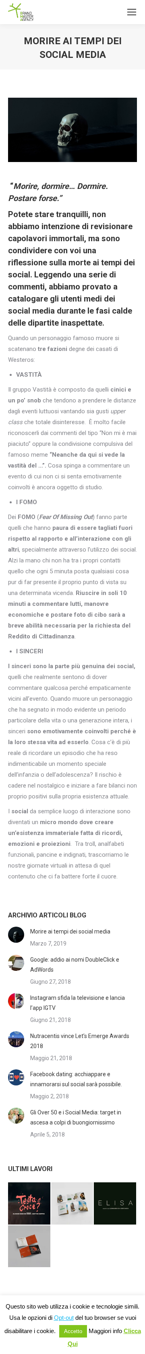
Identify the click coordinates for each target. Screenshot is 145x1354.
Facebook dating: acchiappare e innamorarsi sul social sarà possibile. (76, 1079)
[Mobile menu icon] (131, 12)
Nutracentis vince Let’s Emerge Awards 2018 (79, 1041)
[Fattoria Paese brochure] (72, 1203)
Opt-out (64, 1317)
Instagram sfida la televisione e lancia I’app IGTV (77, 1003)
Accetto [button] (73, 1331)
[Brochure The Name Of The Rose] (29, 1246)
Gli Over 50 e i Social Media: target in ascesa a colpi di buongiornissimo (75, 1117)
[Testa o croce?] (29, 1203)
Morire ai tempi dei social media (70, 931)
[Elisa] (115, 1203)
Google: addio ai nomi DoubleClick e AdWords (74, 964)
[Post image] (16, 935)
